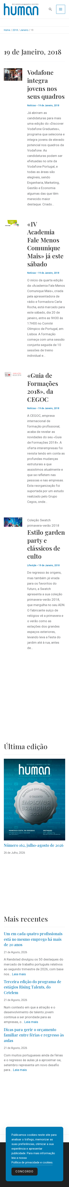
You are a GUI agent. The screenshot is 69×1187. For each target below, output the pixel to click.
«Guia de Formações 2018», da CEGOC (42, 387)
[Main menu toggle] (60, 9)
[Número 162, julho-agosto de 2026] (34, 799)
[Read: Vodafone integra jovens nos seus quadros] (13, 74)
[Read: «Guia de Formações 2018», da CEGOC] (13, 374)
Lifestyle (31, 565)
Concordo (25, 1171)
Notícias (31, 105)
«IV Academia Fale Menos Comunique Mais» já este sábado (45, 244)
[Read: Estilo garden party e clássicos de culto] (13, 522)
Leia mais (19, 974)
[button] (50, 9)
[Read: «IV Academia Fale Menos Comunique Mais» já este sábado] (13, 223)
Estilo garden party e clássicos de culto (46, 544)
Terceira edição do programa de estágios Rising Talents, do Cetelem (32, 987)
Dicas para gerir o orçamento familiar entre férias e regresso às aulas (34, 1035)
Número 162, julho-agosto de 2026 (33, 845)
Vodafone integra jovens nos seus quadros (46, 84)
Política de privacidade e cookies (32, 1162)
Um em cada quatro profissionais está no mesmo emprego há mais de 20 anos (33, 939)
